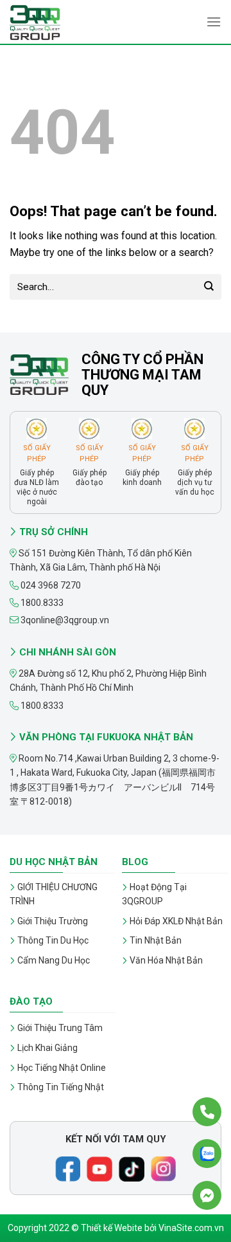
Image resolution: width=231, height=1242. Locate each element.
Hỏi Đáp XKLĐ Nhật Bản (176, 921)
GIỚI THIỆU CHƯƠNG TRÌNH (54, 894)
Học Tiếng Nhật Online (61, 1068)
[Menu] (213, 21)
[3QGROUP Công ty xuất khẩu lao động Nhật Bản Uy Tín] (74, 22)
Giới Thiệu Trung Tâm (60, 1028)
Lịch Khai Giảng (47, 1048)
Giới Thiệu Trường (52, 921)
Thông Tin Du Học (53, 940)
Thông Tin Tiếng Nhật (60, 1087)
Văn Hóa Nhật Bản (166, 960)
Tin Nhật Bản (156, 940)
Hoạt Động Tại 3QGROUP (154, 894)
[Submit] (208, 287)
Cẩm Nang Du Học (53, 960)
